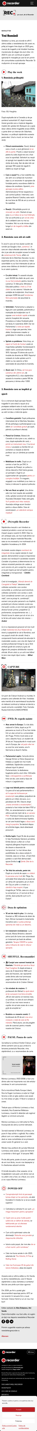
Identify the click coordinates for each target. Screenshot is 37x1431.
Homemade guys (18, 1367)
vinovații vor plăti (12, 212)
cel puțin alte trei (27, 744)
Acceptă (18, 1410)
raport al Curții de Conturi (16, 344)
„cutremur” (25, 246)
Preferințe (18, 1421)
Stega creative (16, 1369)
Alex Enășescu (22, 1308)
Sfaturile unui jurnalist (23, 1235)
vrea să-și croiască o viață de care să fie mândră (19, 1020)
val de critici (29, 218)
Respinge (18, 1415)
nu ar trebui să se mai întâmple (22, 215)
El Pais (28, 1256)
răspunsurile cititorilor (14, 1238)
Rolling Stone (11, 1259)
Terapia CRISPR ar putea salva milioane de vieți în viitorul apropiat (19, 945)
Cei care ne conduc (9, 1391)
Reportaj (5, 1395)
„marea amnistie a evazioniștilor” (18, 804)
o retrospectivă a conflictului (20, 776)
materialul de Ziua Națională (18, 630)
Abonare (5, 1336)
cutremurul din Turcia (12, 255)
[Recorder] (11, 3)
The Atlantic (20, 1256)
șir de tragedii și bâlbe (19, 226)
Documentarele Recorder (12, 1384)
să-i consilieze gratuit (18, 427)
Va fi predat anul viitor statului (18, 501)
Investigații (6, 1388)
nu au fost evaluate (13, 281)
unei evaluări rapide (19, 315)
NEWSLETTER (6, 31)
